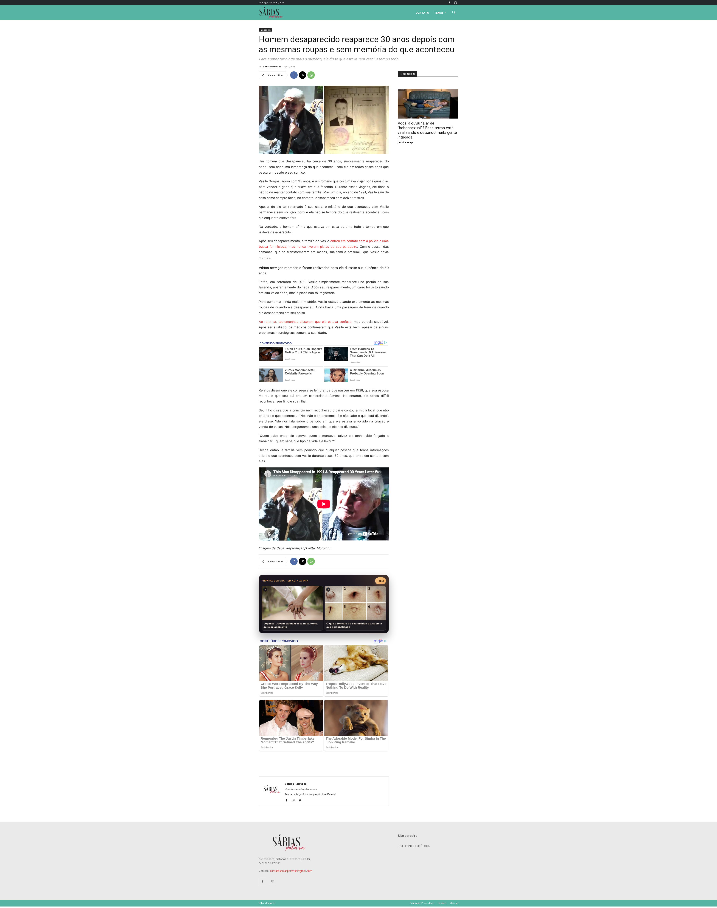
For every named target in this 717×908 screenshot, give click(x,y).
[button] (453, 13)
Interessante (265, 30)
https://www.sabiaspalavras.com (301, 789)
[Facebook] (449, 2)
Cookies (441, 903)
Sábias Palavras (272, 66)
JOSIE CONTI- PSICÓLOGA (414, 846)
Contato (422, 12)
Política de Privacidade (422, 903)
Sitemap (454, 903)
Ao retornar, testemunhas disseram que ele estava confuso (305, 322)
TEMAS (438, 12)
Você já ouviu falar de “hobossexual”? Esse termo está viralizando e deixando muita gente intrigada (427, 130)
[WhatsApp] (311, 75)
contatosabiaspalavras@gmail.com (291, 871)
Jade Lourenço (405, 142)
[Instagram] (455, 2)
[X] (302, 75)
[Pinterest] (301, 800)
